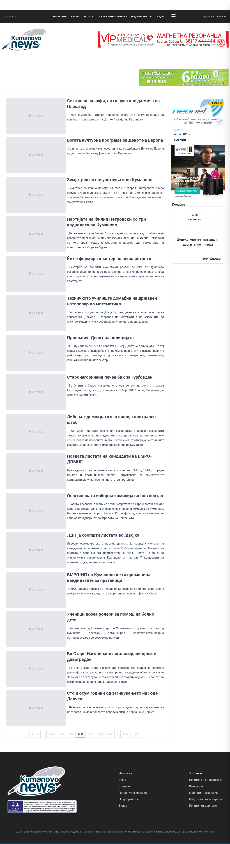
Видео (161, 16)
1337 (90, 733)
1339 (109, 733)
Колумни (125, 786)
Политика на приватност (205, 780)
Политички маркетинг (204, 805)
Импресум (196, 786)
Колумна (178, 204)
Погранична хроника (112, 16)
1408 (135, 733)
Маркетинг (207, 16)
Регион (88, 16)
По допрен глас (142, 16)
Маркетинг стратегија (203, 792)
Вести (75, 16)
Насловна (60, 16)
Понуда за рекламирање (205, 799)
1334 (61, 733)
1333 (51, 733)
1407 (125, 733)
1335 (71, 733)
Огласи (221, 16)
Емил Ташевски (212, 258)
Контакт (196, 773)
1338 (100, 733)
